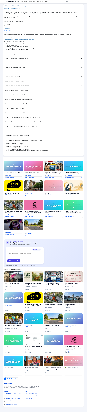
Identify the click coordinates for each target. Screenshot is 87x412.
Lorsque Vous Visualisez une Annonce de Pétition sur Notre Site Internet (18, 99)
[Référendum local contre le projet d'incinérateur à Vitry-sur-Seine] (13, 189)
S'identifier (68, 1)
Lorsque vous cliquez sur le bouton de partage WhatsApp (16, 112)
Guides (6, 391)
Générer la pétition (14, 260)
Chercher (47, 1)
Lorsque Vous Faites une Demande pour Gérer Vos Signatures (16, 90)
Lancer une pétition (77, 1)
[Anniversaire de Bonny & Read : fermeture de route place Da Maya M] (33, 209)
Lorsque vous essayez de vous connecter (12, 76)
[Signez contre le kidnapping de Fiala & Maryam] (53, 209)
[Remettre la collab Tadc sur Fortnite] (13, 227)
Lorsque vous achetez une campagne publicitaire (14, 72)
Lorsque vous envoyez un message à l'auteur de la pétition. (16, 63)
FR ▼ (18, 1)
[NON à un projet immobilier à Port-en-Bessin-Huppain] (13, 170)
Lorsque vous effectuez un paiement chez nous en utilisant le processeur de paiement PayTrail (22, 117)
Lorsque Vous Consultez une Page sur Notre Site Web (15, 94)
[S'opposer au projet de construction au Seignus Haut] (13, 209)
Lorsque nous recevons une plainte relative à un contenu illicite (17, 85)
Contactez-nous (31, 1)
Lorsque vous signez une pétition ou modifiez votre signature (16, 58)
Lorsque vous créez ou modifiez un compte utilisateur (15, 67)
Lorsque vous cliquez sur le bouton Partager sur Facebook (16, 103)
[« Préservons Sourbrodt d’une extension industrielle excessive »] (33, 228)
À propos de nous (39, 1)
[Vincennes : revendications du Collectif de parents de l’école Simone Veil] (73, 209)
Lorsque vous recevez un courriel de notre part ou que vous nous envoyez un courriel (21, 126)
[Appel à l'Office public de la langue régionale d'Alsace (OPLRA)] (33, 170)
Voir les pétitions (23, 1)
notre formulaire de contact (45, 153)
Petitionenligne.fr (9, 1)
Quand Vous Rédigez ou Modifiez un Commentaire (14, 81)
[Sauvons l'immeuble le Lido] (33, 188)
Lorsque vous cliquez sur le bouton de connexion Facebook (16, 108)
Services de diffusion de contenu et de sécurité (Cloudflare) (16, 130)
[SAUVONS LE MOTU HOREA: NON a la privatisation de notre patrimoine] (73, 170)
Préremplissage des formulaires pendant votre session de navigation (17, 135)
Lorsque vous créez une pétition (11, 54)
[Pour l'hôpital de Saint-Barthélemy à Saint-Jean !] (53, 189)
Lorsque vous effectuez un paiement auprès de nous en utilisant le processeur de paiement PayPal (23, 121)
